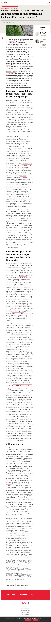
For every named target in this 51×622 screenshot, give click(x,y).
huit (25, 200)
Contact (25, 606)
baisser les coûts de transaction (20, 542)
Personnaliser (42, 619)
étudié (27, 330)
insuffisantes (24, 49)
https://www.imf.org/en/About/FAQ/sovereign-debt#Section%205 (19, 574)
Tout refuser (35, 619)
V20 (9, 389)
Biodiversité (10, 585)
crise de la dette (11, 72)
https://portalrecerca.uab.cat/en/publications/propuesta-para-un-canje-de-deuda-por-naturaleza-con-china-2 (19, 578)
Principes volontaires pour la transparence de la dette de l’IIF (18, 190)
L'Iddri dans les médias (25, 608)
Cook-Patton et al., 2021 (18, 312)
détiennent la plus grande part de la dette (19, 238)
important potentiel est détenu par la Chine (18, 366)
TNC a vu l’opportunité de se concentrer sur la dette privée (19, 147)
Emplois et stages (25, 612)
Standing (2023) (23, 276)
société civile (29, 182)
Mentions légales (25, 614)
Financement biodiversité (23, 585)
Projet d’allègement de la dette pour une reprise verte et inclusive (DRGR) (19, 392)
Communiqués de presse (25, 610)
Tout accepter (28, 619)
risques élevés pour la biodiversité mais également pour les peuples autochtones (19, 384)
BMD (21, 511)
